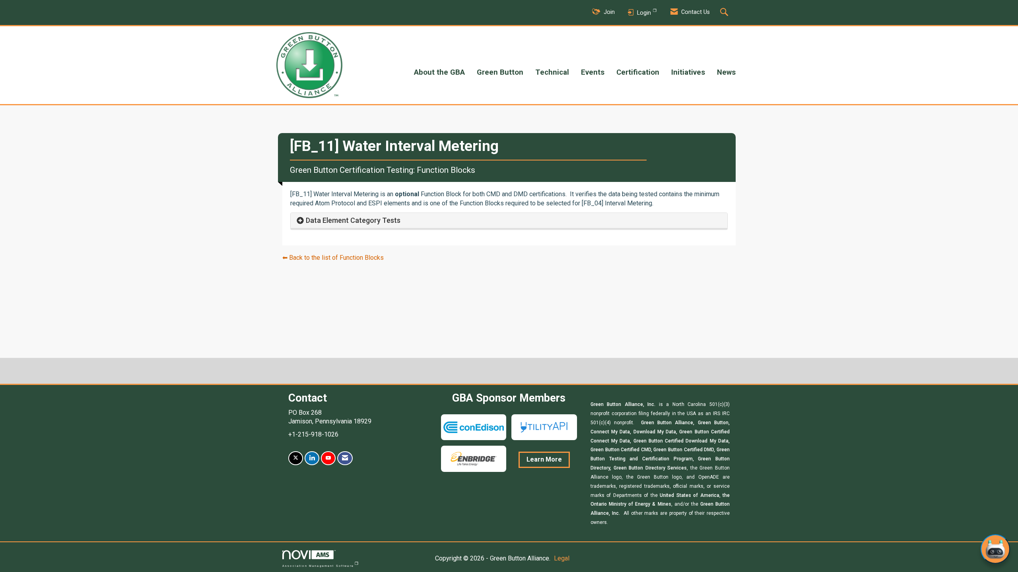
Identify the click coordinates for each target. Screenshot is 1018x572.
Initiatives (688, 72)
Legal (561, 558)
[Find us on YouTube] (328, 458)
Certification (637, 72)
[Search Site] (725, 13)
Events (592, 72)
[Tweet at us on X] (295, 458)
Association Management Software (318, 566)
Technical (552, 72)
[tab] (509, 220)
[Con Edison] (473, 427)
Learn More (544, 459)
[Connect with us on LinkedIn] (312, 458)
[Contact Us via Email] (345, 458)
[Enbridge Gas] (473, 458)
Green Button (500, 72)
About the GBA (439, 72)
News (726, 72)
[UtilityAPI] (544, 427)
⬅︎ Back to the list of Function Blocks (333, 257)
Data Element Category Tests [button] (353, 220)
